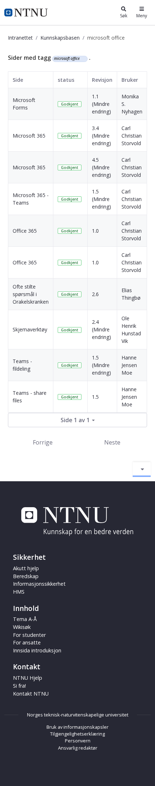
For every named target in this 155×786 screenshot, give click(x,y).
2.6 (95, 294)
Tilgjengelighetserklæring (77, 734)
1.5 (95, 396)
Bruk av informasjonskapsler (77, 727)
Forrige (43, 442)
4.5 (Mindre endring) (101, 167)
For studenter (29, 634)
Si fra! (19, 685)
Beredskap (26, 576)
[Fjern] (83, 59)
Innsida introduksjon (37, 650)
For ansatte (27, 642)
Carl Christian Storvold (131, 136)
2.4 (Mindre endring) (101, 329)
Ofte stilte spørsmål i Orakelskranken (31, 294)
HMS (19, 591)
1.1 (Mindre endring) (101, 104)
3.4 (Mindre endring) (101, 136)
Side (18, 79)
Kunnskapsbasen (60, 37)
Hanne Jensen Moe (129, 365)
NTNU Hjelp (27, 677)
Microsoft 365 (29, 135)
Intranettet (20, 37)
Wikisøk (22, 627)
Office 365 (25, 230)
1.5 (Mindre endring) (101, 199)
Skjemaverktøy (30, 329)
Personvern (77, 740)
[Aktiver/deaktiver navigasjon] (142, 469)
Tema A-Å (25, 619)
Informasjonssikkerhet (39, 583)
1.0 (95, 230)
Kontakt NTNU (31, 693)
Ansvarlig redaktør (77, 748)
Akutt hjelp (26, 568)
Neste (112, 442)
